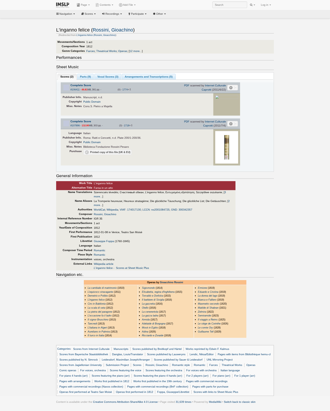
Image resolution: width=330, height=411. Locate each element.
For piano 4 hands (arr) (73, 375)
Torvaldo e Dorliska (152, 295)
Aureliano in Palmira (99, 331)
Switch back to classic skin (240, 401)
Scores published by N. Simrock (78, 359)
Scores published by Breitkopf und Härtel (157, 348)
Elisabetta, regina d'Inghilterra (158, 291)
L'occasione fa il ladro (100, 315)
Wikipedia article (103, 263)
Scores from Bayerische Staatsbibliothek (83, 354)
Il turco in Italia (96, 335)
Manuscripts (121, 348)
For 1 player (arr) (244, 375)
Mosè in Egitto (150, 327)
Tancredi (92, 323)
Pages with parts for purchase (210, 386)
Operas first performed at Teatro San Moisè (85, 391)
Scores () (67, 76)
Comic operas (67, 370)
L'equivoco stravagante (100, 291)
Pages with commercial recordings (206, 381)
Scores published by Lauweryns (166, 354)
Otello (145, 307)
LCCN (146, 209)
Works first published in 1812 (111, 381)
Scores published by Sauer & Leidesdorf (178, 359)
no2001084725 (160, 209)
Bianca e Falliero (207, 299)
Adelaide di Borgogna (153, 323)
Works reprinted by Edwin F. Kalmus (207, 348)
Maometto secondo (208, 303)
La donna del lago (207, 295)
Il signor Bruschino (98, 319)
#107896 (75, 125)
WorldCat (99, 209)
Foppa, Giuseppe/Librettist (173, 391)
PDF (186, 85)
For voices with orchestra (201, 370)
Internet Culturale (215, 85)
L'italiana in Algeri (97, 327)
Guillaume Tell (206, 331)
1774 (125, 89)
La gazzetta (148, 303)
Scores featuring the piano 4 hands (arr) (158, 375)
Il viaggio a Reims (208, 319)
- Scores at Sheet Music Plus (121, 267)
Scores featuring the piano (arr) (111, 375)
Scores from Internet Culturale (91, 348)
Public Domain (92, 101)
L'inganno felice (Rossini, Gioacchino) (96, 35)
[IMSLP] (63, 5)
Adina (145, 331)
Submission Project (117, 364)
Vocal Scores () (107, 76)
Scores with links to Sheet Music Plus (215, 391)
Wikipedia (112, 209)
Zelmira (202, 311)
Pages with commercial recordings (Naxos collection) (91, 386)
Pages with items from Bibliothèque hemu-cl (244, 354)
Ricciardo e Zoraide (152, 335)
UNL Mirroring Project (220, 359)
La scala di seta (96, 307)
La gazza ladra (150, 315)
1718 (126, 125)
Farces (90, 51)
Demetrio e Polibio (98, 295)
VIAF (123, 209)
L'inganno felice (96, 299)
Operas (122, 51)
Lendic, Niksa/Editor (202, 354)
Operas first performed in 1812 (134, 391)
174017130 (134, 209)
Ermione (202, 287)
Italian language (230, 370)
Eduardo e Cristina (208, 291)
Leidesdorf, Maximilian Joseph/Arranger (126, 359)
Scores (137, 364)
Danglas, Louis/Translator (127, 354)
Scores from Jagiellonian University (80, 364)
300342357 (185, 209)
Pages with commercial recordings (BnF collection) (157, 386)
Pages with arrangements (74, 381)
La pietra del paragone (100, 311)
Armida (146, 319)
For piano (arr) (221, 375)
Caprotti (206, 89)
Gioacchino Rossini (171, 282)
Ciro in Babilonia (97, 303)
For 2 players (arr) (197, 375)
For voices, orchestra (93, 370)
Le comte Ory (205, 327)
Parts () (85, 76)
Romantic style (181, 364)
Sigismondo (148, 287)
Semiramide (204, 315)
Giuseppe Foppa (104, 241)
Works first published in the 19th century (157, 381)
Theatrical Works (106, 51)
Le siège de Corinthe (209, 323)
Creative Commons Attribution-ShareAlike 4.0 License (125, 401)
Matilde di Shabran (208, 307)
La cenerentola (150, 311)
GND (174, 209)
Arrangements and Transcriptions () (149, 76)
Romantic (99, 250)
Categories (63, 348)
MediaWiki (215, 401)
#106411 (75, 89)
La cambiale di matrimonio (102, 287)
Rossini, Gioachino (113, 29)
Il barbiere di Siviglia (153, 299)
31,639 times (183, 401)
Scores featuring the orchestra (164, 370)
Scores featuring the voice (125, 370)
